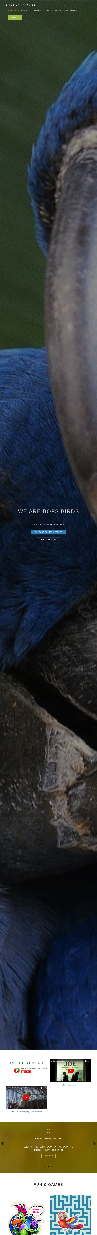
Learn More (48, 1156)
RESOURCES (39, 10)
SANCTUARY (26, 10)
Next (93, 1143)
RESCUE (58, 10)
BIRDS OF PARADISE (20, 4)
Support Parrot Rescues (48, 532)
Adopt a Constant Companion (48, 525)
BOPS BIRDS (12, 10)
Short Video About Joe (70, 1084)
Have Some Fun (48, 539)
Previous (3, 1143)
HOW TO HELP (69, 10)
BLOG (49, 10)
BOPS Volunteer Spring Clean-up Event (26, 1111)
